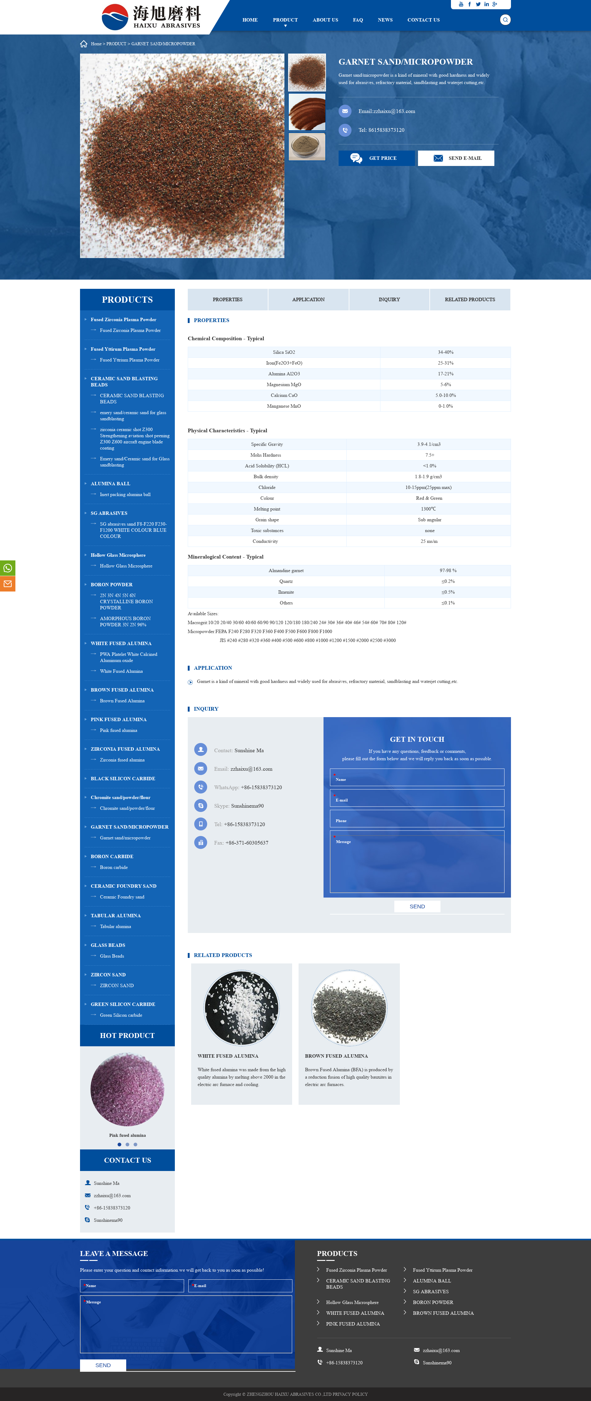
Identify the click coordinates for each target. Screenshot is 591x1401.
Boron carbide (114, 867)
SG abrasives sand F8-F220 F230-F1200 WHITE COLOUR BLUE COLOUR (133, 530)
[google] (494, 4)
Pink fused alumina (118, 730)
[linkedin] (486, 4)
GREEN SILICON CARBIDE (123, 1004)
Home (250, 20)
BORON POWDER (112, 584)
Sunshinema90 (108, 1220)
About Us (325, 20)
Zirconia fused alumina (122, 760)
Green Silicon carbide (121, 1015)
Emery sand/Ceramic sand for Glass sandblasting (135, 462)
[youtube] (461, 4)
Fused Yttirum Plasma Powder (123, 349)
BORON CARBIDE (112, 856)
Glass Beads (112, 956)
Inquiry (389, 299)
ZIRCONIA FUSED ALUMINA (125, 749)
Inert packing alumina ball (125, 494)
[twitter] (478, 4)
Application (308, 299)
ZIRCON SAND (108, 975)
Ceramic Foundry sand (122, 897)
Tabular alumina (115, 926)
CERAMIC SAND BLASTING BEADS (124, 382)
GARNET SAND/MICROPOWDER (163, 43)
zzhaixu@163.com (394, 111)
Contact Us (424, 20)
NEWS (385, 20)
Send (417, 906)
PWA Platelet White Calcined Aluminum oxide (128, 657)
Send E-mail (465, 158)
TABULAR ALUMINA (116, 916)
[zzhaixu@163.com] (7, 583)
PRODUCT (285, 20)
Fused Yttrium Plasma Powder (129, 360)
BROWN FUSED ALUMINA (122, 690)
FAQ (358, 20)
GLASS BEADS (108, 945)
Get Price (383, 158)
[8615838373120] (7, 568)
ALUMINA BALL (111, 484)
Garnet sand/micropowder (125, 838)
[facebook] (469, 4)
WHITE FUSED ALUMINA (121, 643)
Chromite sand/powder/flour (121, 797)
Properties (228, 299)
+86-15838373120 (112, 1208)
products (470, 299)
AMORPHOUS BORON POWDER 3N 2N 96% (125, 622)
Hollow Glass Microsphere (118, 555)
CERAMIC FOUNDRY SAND (124, 886)
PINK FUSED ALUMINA (119, 719)
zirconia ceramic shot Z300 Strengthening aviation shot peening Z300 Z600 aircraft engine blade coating (135, 438)
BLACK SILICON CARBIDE (123, 778)
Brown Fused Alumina (122, 701)
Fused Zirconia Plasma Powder (123, 319)
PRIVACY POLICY (350, 1394)
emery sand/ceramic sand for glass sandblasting (133, 416)
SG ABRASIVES (109, 513)
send (103, 1365)
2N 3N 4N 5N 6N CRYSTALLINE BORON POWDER (126, 601)
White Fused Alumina (121, 671)
